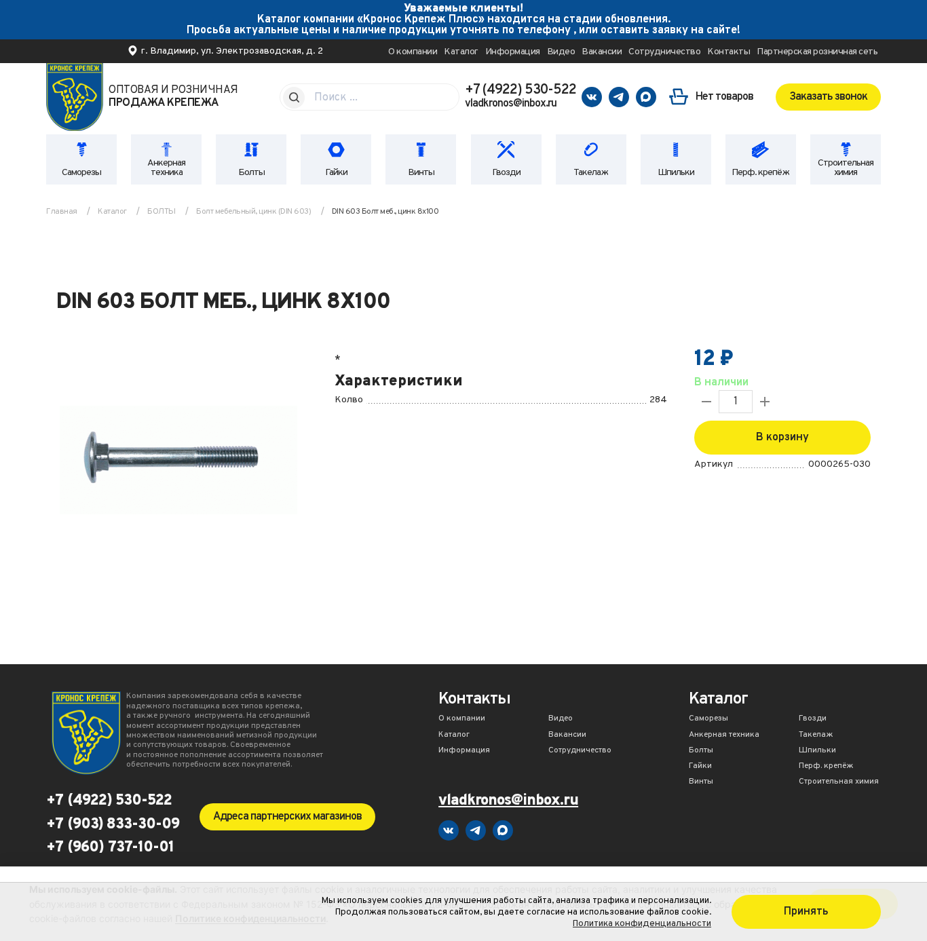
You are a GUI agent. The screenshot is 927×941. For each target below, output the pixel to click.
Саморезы (81, 172)
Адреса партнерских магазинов (287, 817)
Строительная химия (845, 167)
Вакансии (602, 52)
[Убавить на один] (706, 401)
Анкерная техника (166, 167)
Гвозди (506, 172)
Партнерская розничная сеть (817, 52)
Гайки (336, 172)
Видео (561, 52)
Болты (251, 172)
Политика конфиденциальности (642, 923)
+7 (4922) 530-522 (520, 90)
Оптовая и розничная (173, 97)
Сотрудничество (664, 52)
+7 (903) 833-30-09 (112, 825)
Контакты (728, 52)
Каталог (461, 52)
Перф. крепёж (760, 172)
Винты (421, 172)
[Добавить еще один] (765, 401)
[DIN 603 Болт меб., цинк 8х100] (178, 462)
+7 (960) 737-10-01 (110, 848)
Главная (61, 211)
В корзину (782, 437)
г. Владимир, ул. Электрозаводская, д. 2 (232, 51)
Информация (512, 52)
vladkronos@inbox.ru (510, 104)
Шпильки (676, 172)
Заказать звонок (828, 97)
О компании (412, 52)
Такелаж (590, 172)
